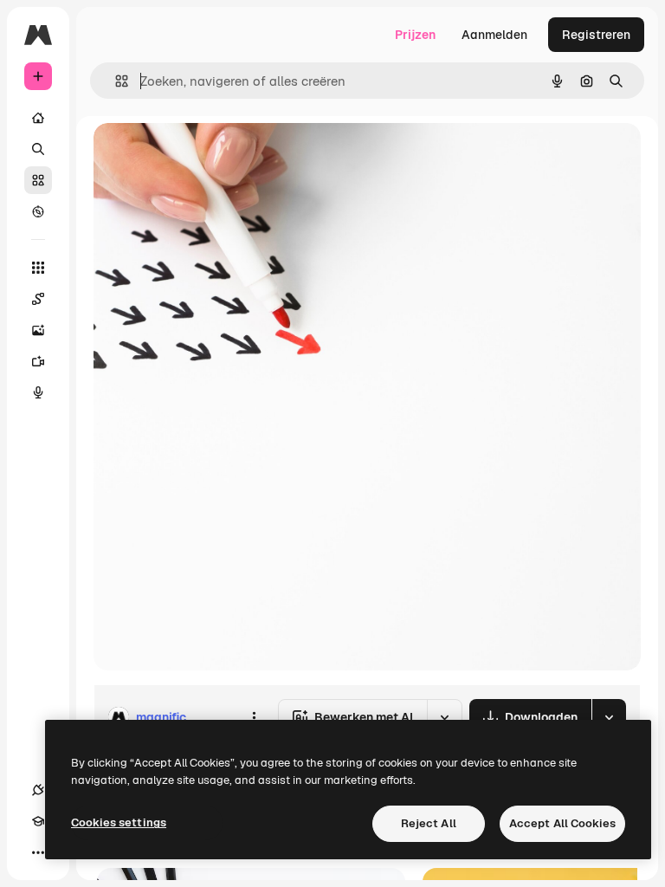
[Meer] (38, 852)
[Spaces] (38, 299)
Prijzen (415, 34)
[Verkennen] (38, 211)
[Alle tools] (38, 268)
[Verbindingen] (38, 790)
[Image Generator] (38, 330)
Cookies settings (118, 822)
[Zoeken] (38, 149)
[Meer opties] (253, 717)
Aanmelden (494, 34)
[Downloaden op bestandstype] (608, 717)
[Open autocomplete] (115, 80)
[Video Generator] (38, 361)
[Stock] (38, 180)
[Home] (38, 118)
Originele (207, 155)
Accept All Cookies (562, 823)
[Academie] (38, 821)
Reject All (428, 823)
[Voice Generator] (38, 392)
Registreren (596, 34)
